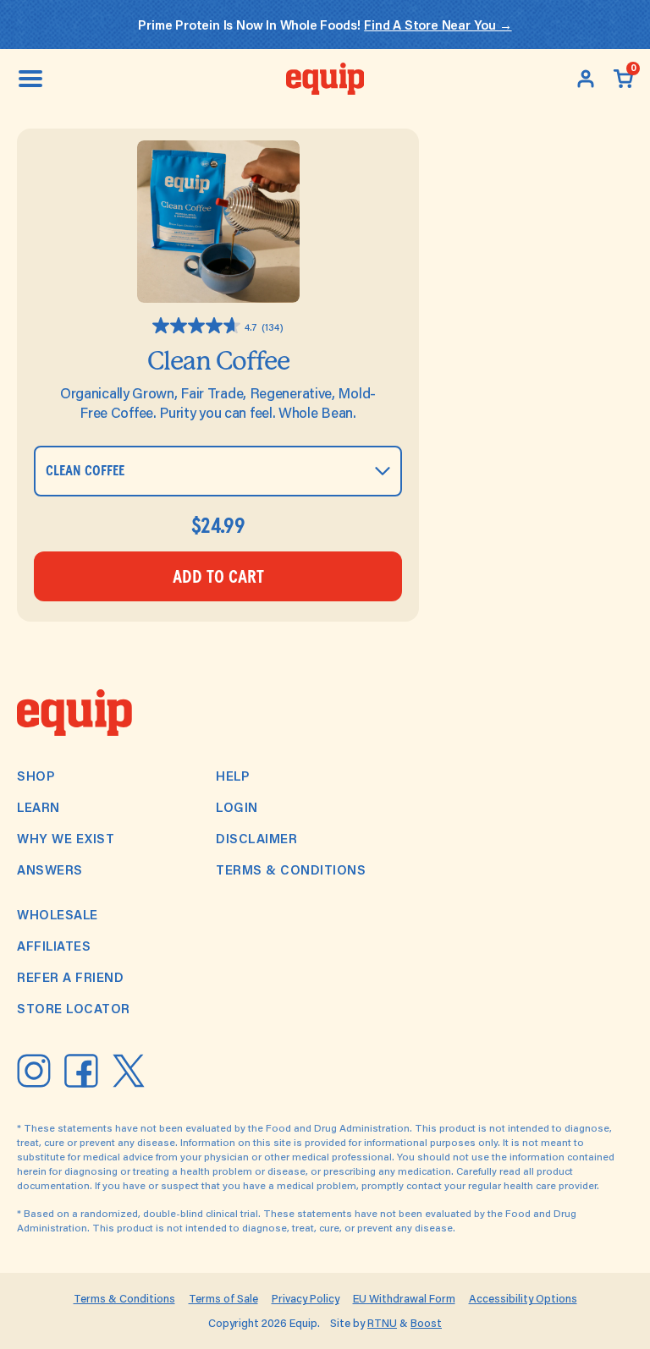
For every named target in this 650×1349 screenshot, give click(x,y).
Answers (50, 869)
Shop (36, 775)
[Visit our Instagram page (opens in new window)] (34, 1071)
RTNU (382, 1323)
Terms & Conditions (291, 869)
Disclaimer (256, 838)
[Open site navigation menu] (30, 78)
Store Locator (73, 1008)
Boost (426, 1323)
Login (237, 806)
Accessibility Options (523, 1298)
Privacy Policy (305, 1298)
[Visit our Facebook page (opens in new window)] (81, 1071)
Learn (38, 806)
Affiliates (54, 945)
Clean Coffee (218, 361)
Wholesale (57, 914)
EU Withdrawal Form (404, 1298)
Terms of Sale (223, 1298)
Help (233, 775)
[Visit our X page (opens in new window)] (129, 1071)
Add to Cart (218, 577)
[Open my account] (586, 79)
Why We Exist (65, 838)
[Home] (325, 79)
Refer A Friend (70, 976)
